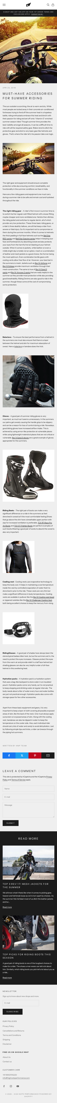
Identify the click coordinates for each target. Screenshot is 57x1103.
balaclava (18, 346)
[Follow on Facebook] (4, 1086)
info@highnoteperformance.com (16, 1078)
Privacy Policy (8, 1026)
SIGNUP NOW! (37, 14)
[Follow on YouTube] (17, 1086)
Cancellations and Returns (13, 1031)
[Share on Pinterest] (35, 755)
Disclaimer (7, 1044)
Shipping (6, 1039)
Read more (7, 907)
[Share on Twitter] (22, 755)
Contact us (7, 1061)
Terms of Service (18, 780)
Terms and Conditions (12, 1035)
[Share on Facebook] (9, 755)
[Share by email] (47, 755)
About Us (6, 1057)
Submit (10, 823)
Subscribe (12, 1012)
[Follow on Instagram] (11, 1086)
